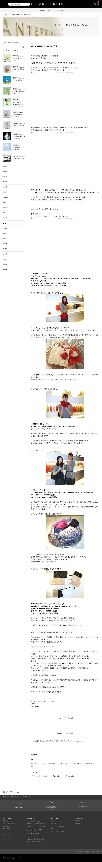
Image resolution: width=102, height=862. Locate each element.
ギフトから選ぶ (70, 776)
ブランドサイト (55, 821)
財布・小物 (52, 763)
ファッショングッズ (64, 763)
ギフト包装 (6, 829)
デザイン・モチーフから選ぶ (39, 776)
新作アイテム (35, 763)
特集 (32, 766)
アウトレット (90, 763)
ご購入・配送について (9, 823)
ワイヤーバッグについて (57, 826)
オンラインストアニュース (58, 831)
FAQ (4, 831)
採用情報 (77, 823)
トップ (7, 14)
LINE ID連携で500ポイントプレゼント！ (51, 10)
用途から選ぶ (56, 776)
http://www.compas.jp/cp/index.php (43, 647)
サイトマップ (6, 834)
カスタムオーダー (78, 763)
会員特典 (5, 821)
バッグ (44, 763)
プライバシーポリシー (77, 851)
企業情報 (77, 821)
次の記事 (70, 733)
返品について (6, 826)
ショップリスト (55, 823)
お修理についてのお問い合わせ (35, 823)
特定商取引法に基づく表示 (92, 851)
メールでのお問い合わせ (33, 821)
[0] (97, 5)
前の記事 (60, 733)
